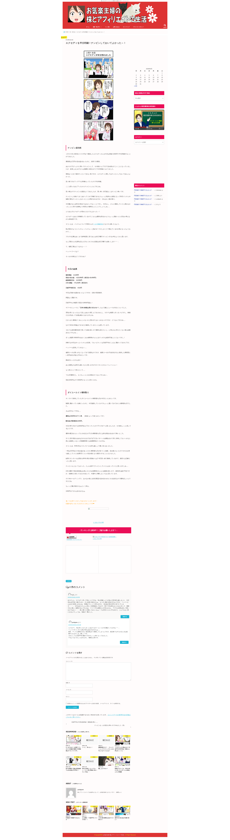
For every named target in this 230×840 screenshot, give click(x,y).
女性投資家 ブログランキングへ (74, 539)
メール (68, 689)
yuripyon (81, 789)
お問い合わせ (116, 27)
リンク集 (107, 27)
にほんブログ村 (97, 538)
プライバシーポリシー (138, 27)
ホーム (87, 27)
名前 (68, 682)
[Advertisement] (82, 559)
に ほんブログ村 (98, 522)
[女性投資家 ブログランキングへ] (71, 537)
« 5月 (135, 86)
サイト (68, 696)
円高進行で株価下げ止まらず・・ (144, 190)
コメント (69, 661)
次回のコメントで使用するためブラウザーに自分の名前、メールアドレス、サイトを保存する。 (94, 703)
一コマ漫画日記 (98, 224)
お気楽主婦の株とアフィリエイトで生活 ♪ (114, 835)
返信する (125, 616)
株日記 (69, 581)
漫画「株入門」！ (97, 27)
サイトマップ (126, 27)
